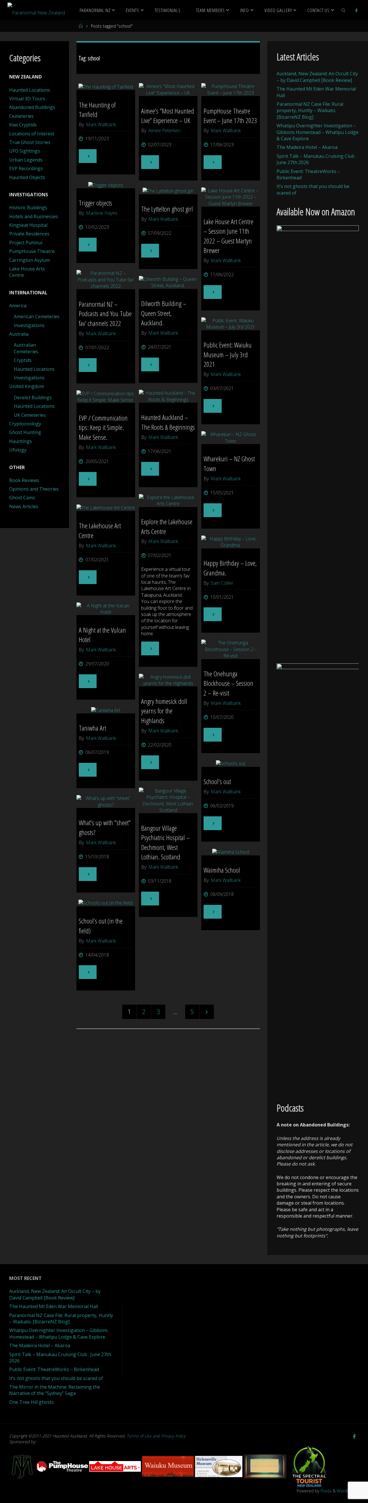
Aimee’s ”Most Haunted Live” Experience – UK (167, 115)
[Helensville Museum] (219, 1466)
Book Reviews (24, 480)
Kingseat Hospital (28, 225)
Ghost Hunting (25, 432)
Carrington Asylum (29, 260)
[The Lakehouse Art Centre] (105, 507)
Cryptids (23, 360)
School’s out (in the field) (100, 925)
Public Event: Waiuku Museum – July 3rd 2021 (228, 354)
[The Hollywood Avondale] (266, 1466)
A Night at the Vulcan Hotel (102, 634)
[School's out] (230, 763)
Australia (18, 334)
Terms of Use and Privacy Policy (156, 1436)
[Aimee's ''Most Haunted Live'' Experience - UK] (168, 89)
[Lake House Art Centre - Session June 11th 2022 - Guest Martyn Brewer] (230, 197)
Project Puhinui (25, 242)
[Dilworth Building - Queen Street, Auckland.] (168, 282)
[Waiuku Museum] (168, 1466)
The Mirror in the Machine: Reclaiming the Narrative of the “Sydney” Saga (54, 1390)
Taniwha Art (92, 728)
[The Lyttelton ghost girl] (168, 190)
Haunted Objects (27, 177)
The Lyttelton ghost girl (167, 209)
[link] (343, 10)
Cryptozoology (25, 424)
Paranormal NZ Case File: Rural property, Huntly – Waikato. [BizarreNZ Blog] (310, 110)
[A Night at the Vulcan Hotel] (105, 608)
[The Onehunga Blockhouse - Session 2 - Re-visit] (230, 649)
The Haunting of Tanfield (97, 109)
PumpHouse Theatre (32, 251)
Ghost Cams (22, 497)
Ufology (17, 450)
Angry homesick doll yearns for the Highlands (164, 710)
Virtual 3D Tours (27, 98)
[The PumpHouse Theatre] (62, 1466)
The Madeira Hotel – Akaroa (307, 147)
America (17, 305)
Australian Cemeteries (26, 348)
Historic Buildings (28, 207)
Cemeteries (21, 116)
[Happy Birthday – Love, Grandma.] (230, 541)
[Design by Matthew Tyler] (22, 1466)
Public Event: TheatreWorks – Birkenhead (54, 1369)
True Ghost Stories (29, 142)
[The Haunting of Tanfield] (105, 86)
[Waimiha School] (230, 852)
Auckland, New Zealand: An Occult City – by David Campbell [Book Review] (317, 76)
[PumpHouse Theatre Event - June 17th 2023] (230, 89)
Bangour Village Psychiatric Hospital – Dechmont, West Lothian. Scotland (165, 842)
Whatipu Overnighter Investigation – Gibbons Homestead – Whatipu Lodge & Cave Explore (318, 132)
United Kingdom (26, 386)
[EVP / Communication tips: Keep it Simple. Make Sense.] (105, 396)
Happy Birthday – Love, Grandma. (230, 567)
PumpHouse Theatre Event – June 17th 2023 (230, 115)
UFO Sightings (24, 151)
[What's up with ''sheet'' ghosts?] (105, 801)
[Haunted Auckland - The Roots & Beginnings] (168, 396)
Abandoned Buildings (32, 107)
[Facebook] (356, 10)
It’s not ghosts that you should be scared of (56, 1378)
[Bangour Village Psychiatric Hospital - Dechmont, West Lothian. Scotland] (168, 800)
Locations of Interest (31, 133)
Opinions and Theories (34, 489)
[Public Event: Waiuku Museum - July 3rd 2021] (230, 323)
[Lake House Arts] (115, 1466)
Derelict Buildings (33, 397)
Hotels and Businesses (33, 216)
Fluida (325, 1491)
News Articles (23, 506)
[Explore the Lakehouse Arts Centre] (168, 500)
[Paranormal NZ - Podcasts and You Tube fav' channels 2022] (105, 279)
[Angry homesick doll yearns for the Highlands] (168, 680)
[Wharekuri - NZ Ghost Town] (230, 437)
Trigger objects (95, 203)
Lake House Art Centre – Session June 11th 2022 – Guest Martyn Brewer (228, 236)
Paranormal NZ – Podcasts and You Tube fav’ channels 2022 (105, 313)
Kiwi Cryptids (23, 125)
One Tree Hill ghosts (31, 1402)
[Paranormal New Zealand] (36, 10)
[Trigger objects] (105, 184)
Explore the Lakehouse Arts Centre (166, 526)
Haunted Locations (29, 90)
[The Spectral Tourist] (309, 1466)
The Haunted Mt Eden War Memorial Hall (53, 1306)
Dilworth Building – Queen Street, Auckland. (163, 313)
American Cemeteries (37, 316)
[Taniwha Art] (105, 710)
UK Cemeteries (30, 415)
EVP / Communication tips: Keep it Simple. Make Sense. (103, 427)
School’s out (217, 781)
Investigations (29, 325)
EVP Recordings (26, 168)
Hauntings (20, 441)
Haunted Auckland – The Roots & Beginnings (168, 422)
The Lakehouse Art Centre (100, 530)
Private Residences (29, 234)
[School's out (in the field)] (105, 902)
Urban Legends (26, 160)
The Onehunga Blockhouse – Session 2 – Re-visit (228, 683)
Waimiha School (222, 870)
